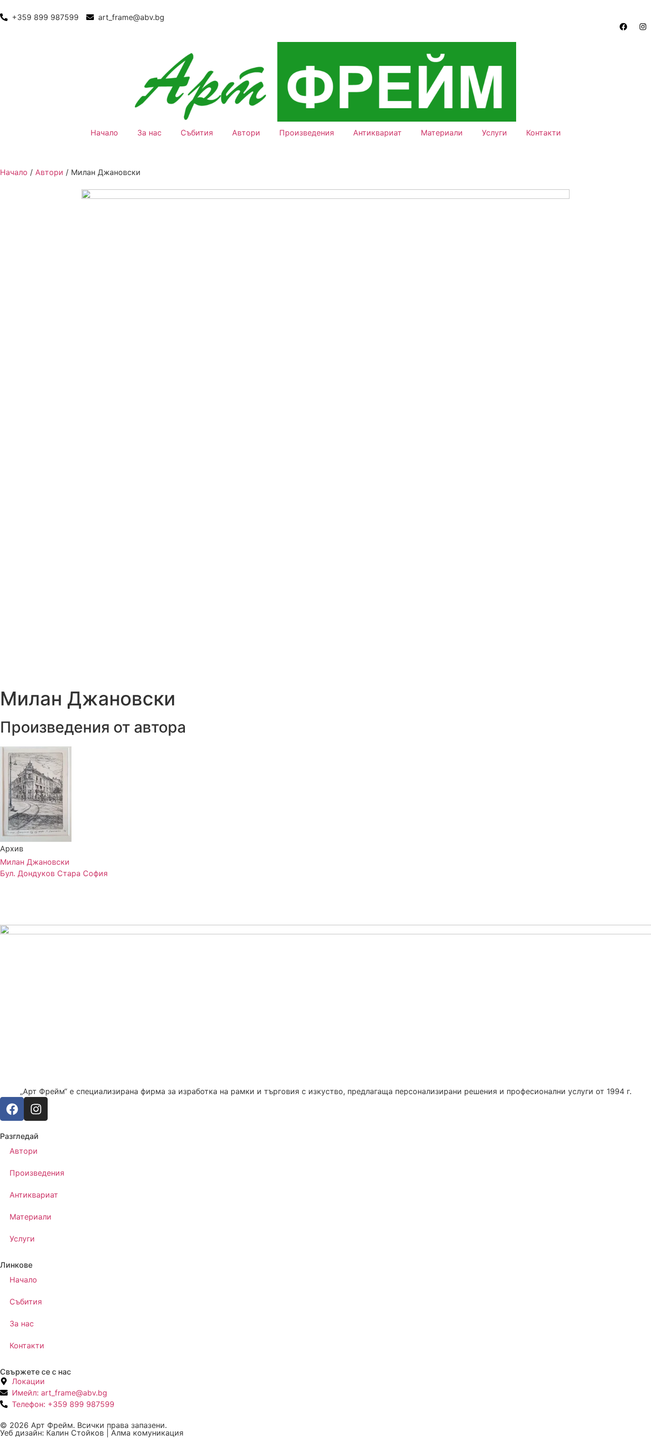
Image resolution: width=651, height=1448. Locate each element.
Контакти (543, 132)
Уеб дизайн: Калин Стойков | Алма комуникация (91, 1433)
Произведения (306, 132)
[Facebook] (12, 1109)
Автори (246, 132)
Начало (104, 132)
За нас (149, 132)
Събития (197, 132)
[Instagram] (36, 1109)
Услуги (494, 132)
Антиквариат (377, 132)
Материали (442, 132)
